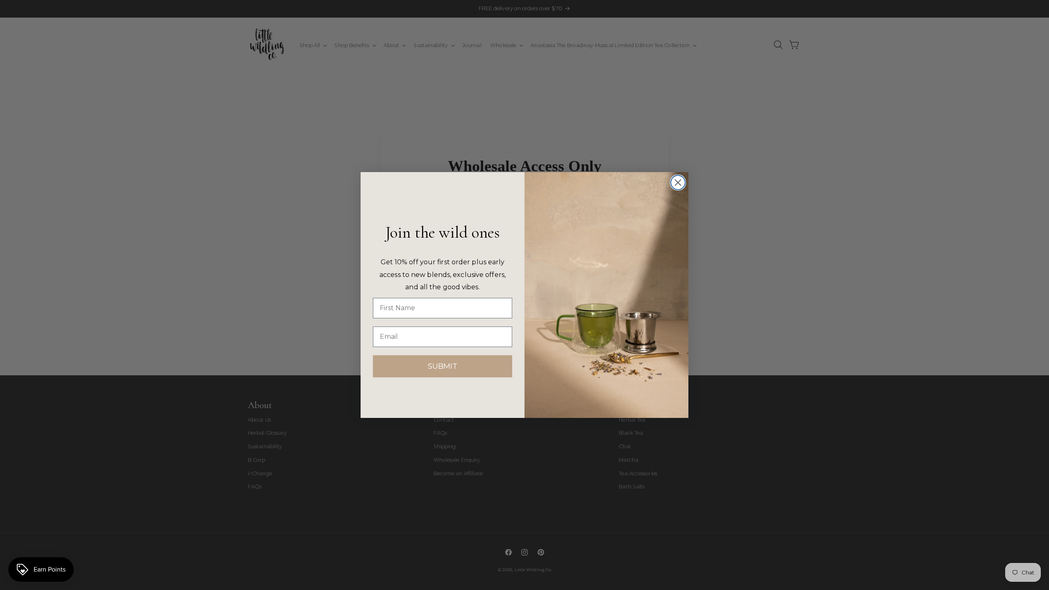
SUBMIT (442, 366)
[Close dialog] (678, 182)
